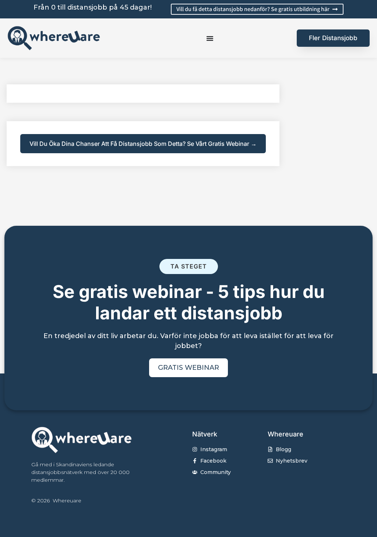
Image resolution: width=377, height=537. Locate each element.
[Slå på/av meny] (210, 38)
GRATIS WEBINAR (188, 368)
